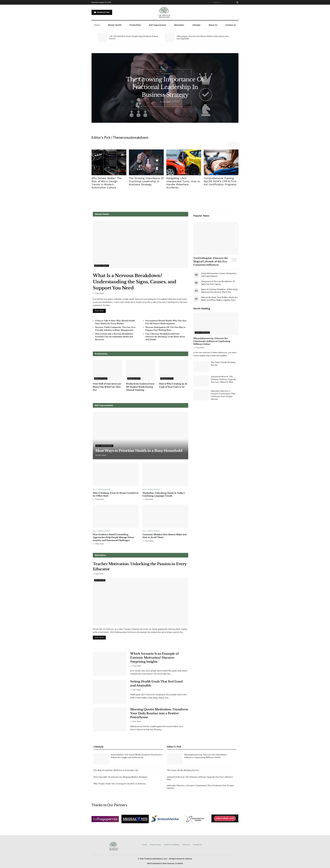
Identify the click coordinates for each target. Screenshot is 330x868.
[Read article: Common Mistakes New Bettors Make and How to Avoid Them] (165, 516)
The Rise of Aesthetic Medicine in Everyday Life (115, 770)
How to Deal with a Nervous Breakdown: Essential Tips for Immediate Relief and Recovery (114, 337)
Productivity (135, 25)
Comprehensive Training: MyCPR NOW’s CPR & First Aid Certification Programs (220, 181)
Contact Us (230, 25)
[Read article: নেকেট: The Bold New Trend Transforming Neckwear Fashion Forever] (102, 38)
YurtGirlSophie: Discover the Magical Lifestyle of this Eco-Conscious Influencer (210, 261)
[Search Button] (237, 2)
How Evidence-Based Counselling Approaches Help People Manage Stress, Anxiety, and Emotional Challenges (113, 537)
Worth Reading (202, 332)
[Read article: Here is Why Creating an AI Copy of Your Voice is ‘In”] (173, 370)
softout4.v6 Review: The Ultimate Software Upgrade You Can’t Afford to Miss (223, 379)
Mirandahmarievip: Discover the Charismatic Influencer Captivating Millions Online (211, 341)
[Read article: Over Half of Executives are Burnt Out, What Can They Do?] (107, 370)
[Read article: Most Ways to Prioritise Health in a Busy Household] (140, 435)
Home (97, 25)
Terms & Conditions (172, 845)
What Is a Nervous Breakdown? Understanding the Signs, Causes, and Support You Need (134, 282)
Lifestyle (196, 25)
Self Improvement (157, 25)
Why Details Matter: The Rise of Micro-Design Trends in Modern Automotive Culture (107, 183)
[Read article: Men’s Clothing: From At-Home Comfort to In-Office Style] (116, 474)
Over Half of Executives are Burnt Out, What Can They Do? (107, 386)
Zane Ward (99, 574)
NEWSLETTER (103, 12)
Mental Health (114, 25)
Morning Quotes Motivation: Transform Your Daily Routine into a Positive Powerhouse (159, 713)
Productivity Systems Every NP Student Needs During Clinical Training (140, 386)
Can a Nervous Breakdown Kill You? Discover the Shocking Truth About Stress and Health (165, 337)
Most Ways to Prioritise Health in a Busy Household (138, 451)
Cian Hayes (166, 102)
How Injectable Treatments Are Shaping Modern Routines (120, 777)
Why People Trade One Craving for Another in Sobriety (119, 784)
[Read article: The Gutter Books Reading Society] (201, 366)
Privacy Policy (155, 845)
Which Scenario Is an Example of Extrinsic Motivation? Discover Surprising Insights (154, 657)
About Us (213, 25)
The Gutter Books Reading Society (183, 770)
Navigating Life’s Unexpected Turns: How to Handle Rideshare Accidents (183, 183)
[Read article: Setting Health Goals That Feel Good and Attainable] (109, 692)
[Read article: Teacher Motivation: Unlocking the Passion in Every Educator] (140, 602)
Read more (100, 310)
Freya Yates (99, 293)
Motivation (179, 25)
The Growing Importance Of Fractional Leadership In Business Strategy (165, 87)
